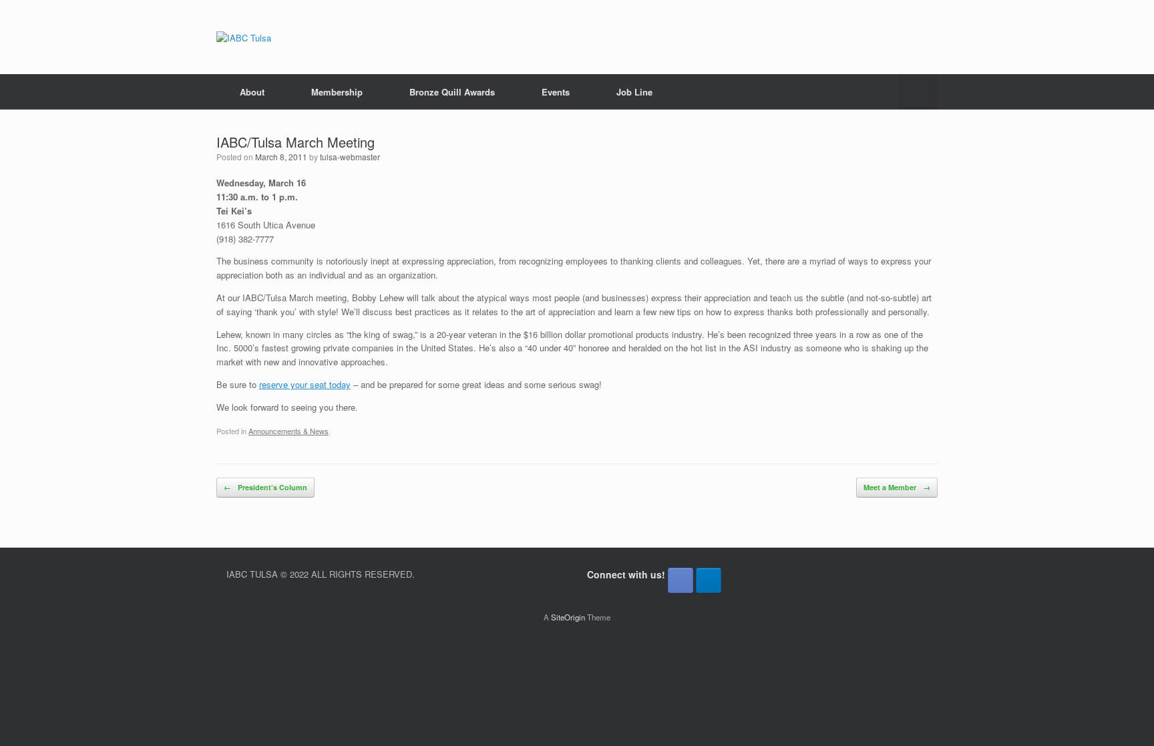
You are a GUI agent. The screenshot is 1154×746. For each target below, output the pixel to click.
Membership (337, 91)
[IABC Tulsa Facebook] (680, 580)
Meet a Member (896, 487)
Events (556, 91)
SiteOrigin (568, 617)
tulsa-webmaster (350, 156)
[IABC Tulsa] (243, 37)
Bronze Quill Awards (452, 91)
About (252, 91)
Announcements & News (288, 430)
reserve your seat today (305, 384)
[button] (918, 92)
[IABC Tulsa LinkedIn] (708, 580)
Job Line (634, 91)
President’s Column (265, 487)
